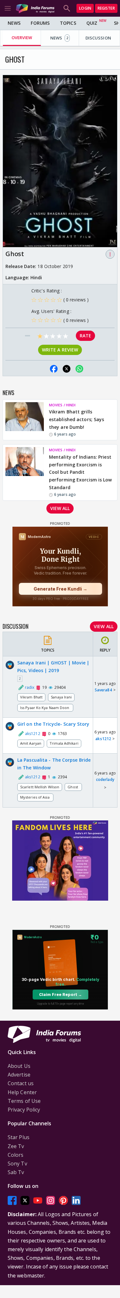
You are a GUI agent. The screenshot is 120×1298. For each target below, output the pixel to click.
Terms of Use (24, 1100)
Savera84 (103, 690)
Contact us (21, 1083)
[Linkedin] (76, 1200)
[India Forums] (35, 8)
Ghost (73, 786)
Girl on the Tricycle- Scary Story (53, 724)
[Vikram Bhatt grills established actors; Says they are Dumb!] (24, 419)
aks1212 (103, 738)
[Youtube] (37, 1200)
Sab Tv (16, 1172)
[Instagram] (50, 1200)
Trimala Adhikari (64, 743)
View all (60, 508)
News (14, 23)
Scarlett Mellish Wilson (39, 786)
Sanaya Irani (61, 697)
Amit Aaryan (30, 743)
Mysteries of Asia (35, 797)
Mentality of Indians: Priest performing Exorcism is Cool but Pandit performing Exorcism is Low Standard (80, 472)
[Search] (67, 8)
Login (85, 8)
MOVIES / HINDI (62, 404)
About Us (19, 1065)
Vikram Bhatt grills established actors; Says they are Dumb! (76, 419)
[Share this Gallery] (40, 368)
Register (106, 8)
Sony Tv (17, 1163)
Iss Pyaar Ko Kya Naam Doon (45, 707)
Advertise (19, 1074)
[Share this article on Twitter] (66, 368)
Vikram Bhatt (31, 697)
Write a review (60, 350)
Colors (16, 1154)
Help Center (22, 1092)
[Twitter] (24, 1200)
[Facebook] (12, 1200)
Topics (68, 23)
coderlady (105, 779)
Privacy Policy (24, 1109)
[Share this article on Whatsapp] (79, 368)
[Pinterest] (63, 1200)
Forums (40, 23)
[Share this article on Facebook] (53, 368)
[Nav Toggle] (8, 8)
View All (104, 626)
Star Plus (18, 1137)
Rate (85, 336)
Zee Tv (16, 1146)
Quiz (91, 23)
